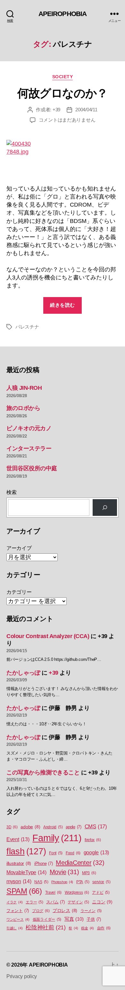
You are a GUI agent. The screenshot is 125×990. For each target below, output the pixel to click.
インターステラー (28, 448)
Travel (53, 892)
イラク (14, 902)
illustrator (18, 863)
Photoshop (62, 882)
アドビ (100, 892)
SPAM (24, 891)
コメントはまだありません (67, 120)
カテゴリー (19, 592)
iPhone (43, 863)
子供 (94, 919)
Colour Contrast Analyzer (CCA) (47, 636)
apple (73, 826)
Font (56, 853)
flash (26, 851)
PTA (82, 882)
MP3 (89, 873)
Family (56, 837)
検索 (11, 492)
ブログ (40, 911)
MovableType (26, 872)
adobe (30, 826)
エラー (34, 902)
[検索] (105, 507)
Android (53, 827)
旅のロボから (23, 408)
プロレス (65, 910)
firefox (93, 840)
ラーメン (91, 911)
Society (62, 76)
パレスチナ (27, 326)
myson (18, 881)
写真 (73, 919)
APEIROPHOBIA (62, 13)
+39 (56, 109)
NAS (41, 882)
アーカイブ (19, 548)
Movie (64, 871)
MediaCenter (80, 862)
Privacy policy (21, 976)
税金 (87, 928)
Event (17, 839)
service (101, 882)
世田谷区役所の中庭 (31, 468)
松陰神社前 (46, 927)
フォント (17, 910)
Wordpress (77, 892)
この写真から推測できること (42, 772)
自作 (104, 928)
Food (73, 853)
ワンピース (17, 919)
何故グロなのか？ (62, 93)
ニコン (102, 901)
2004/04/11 (86, 109)
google (96, 852)
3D (12, 827)
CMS (96, 827)
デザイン (78, 902)
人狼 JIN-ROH (24, 388)
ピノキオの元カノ (28, 428)
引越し (14, 928)
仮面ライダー (47, 919)
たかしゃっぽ (23, 673)
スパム (55, 902)
